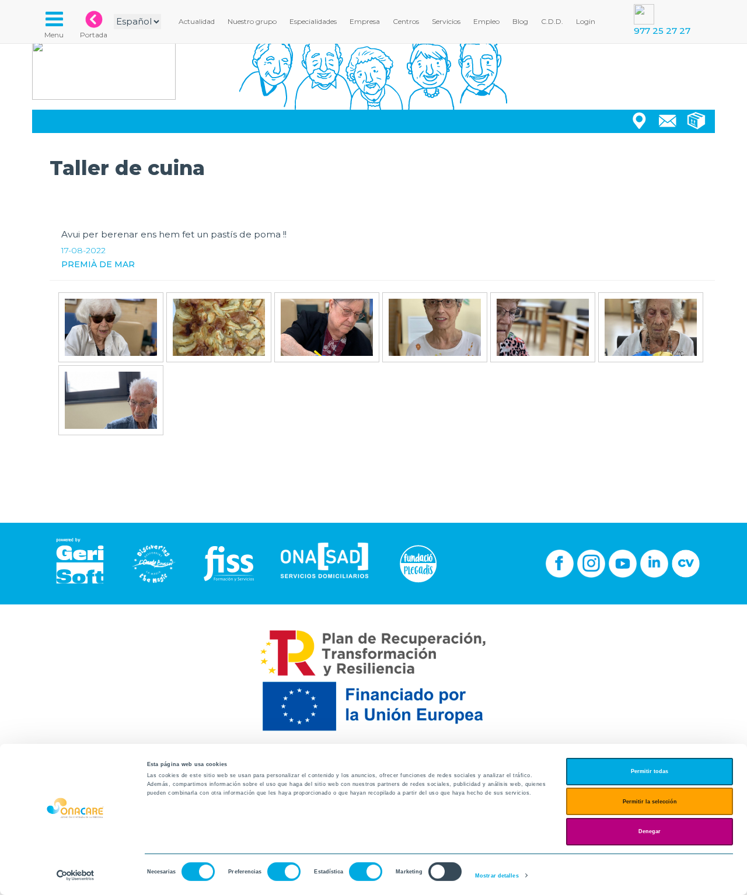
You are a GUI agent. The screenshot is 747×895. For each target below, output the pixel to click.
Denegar (649, 831)
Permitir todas (649, 771)
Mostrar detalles (497, 876)
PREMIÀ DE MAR (98, 264)
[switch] (284, 871)
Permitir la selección (650, 802)
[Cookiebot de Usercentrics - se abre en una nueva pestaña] (76, 875)
